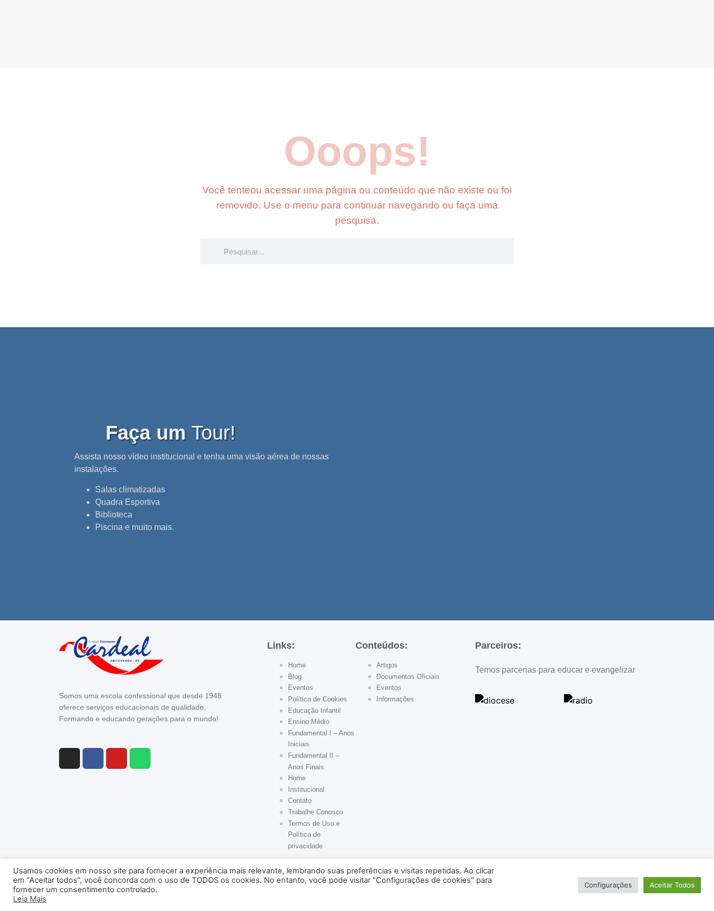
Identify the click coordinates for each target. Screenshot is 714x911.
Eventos (300, 687)
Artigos (387, 665)
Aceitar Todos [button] (672, 885)
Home (297, 665)
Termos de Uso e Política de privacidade (314, 835)
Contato (300, 800)
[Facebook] (93, 758)
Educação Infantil (314, 710)
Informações (395, 699)
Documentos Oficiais (408, 677)
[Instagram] (69, 758)
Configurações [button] (608, 885)
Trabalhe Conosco (315, 812)
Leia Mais (30, 899)
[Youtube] (116, 758)
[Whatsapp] (140, 758)
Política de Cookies (317, 699)
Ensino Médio (308, 721)
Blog (295, 677)
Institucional (306, 789)
